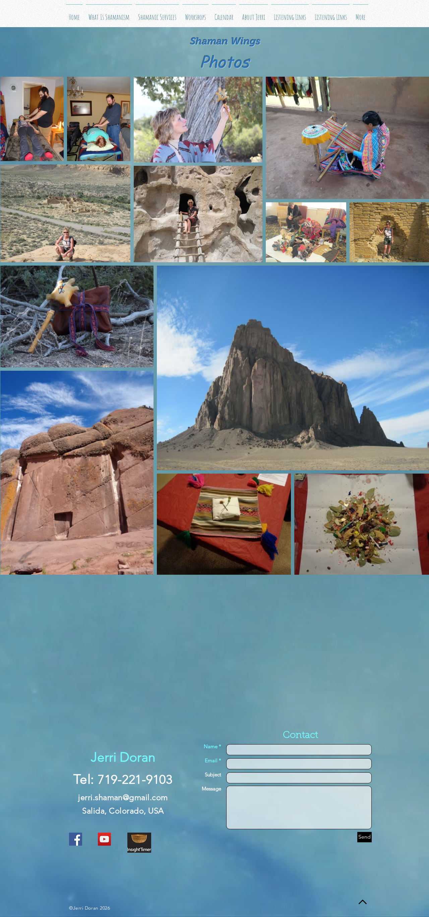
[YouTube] (104, 839)
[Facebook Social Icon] (75, 839)
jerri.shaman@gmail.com (123, 797)
